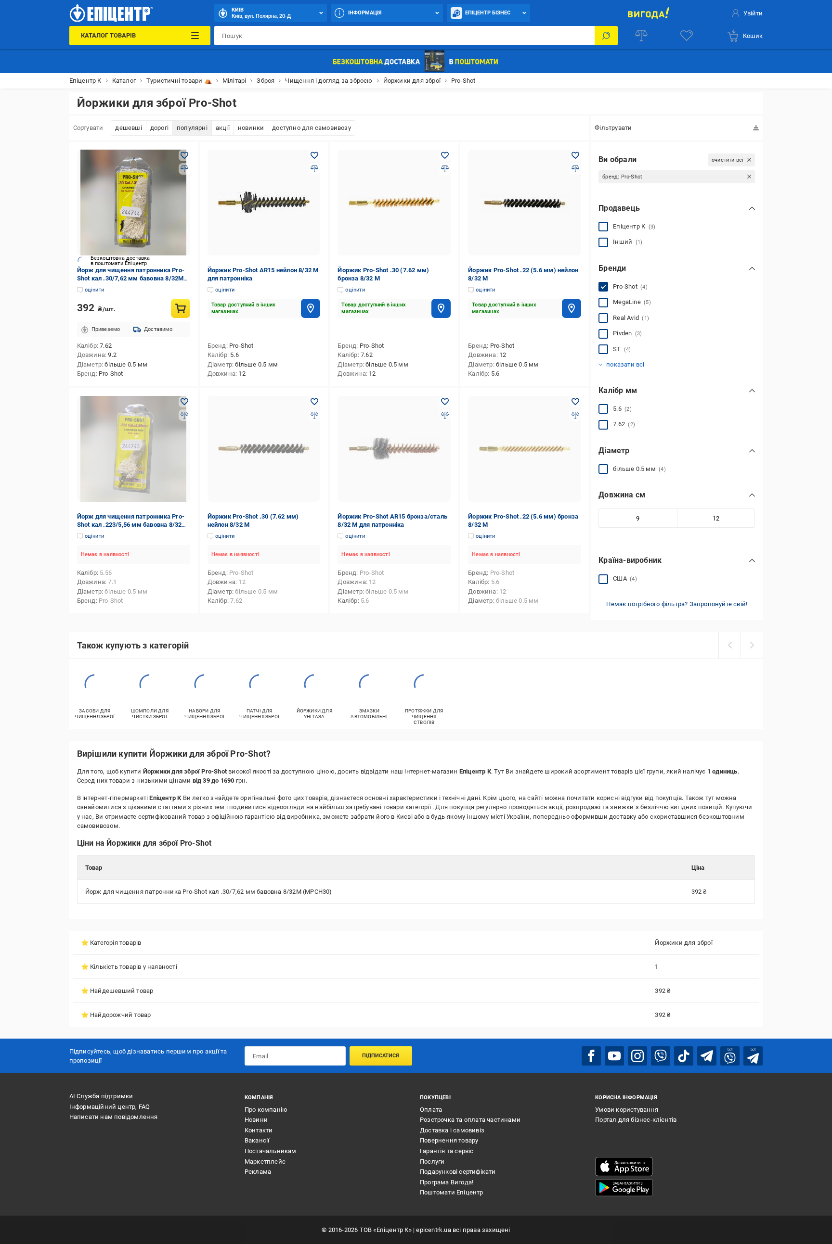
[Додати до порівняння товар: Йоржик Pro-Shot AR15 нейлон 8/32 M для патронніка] (314, 169)
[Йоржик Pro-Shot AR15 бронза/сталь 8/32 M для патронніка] (394, 449)
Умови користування (626, 1109)
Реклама (258, 1171)
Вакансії (257, 1140)
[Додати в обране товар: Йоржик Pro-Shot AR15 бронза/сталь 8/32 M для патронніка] (445, 401)
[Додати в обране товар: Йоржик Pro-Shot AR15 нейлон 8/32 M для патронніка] (314, 155)
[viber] (660, 1056)
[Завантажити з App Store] (624, 1166)
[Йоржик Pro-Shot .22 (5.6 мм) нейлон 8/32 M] (524, 202)
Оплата (431, 1109)
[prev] (729, 645)
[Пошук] (606, 35)
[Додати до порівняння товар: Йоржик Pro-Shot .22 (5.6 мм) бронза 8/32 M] (575, 415)
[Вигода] (648, 13)
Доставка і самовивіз (452, 1130)
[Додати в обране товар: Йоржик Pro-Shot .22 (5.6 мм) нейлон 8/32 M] (575, 155)
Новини (256, 1119)
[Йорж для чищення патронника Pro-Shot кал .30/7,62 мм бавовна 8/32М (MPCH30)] (133, 202)
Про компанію (266, 1109)
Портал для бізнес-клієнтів (635, 1119)
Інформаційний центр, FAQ (109, 1106)
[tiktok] (683, 1056)
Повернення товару (449, 1140)
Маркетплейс (265, 1161)
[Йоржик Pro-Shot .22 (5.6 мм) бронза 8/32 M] (524, 449)
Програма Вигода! (446, 1182)
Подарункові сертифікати (458, 1171)
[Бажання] (686, 35)
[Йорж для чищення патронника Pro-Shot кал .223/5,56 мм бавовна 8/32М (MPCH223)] (133, 449)
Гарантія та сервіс (447, 1151)
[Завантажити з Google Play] (624, 1187)
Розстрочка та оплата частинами (470, 1119)
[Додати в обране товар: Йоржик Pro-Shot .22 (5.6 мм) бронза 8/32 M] (575, 401)
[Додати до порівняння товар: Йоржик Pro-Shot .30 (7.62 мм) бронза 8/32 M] (445, 169)
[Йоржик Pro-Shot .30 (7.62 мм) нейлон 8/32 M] (264, 449)
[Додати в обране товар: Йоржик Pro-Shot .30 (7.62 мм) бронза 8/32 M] (445, 155)
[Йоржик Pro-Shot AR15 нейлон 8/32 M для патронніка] (264, 202)
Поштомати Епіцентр (451, 1192)
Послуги (432, 1161)
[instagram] (637, 1056)
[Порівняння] (641, 35)
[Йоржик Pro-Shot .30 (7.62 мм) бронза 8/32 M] (394, 202)
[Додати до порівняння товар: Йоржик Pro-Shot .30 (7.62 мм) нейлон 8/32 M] (314, 415)
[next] (752, 645)
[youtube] (614, 1056)
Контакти (259, 1130)
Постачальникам (271, 1151)
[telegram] (706, 1056)
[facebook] (591, 1056)
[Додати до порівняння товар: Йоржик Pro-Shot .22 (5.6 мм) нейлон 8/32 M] (575, 169)
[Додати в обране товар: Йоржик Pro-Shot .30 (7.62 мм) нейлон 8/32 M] (314, 401)
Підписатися (380, 1056)
